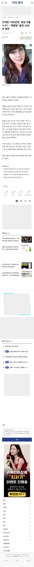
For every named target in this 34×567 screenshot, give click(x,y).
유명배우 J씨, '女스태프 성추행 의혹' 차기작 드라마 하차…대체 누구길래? (17, 174)
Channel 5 (6, 547)
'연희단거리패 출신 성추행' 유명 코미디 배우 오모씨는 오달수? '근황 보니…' (17, 172)
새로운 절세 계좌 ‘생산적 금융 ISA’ (13, 177)
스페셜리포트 (6, 543)
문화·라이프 (11, 17)
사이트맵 (28, 560)
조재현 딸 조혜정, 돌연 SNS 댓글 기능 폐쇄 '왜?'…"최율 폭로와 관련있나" (17, 169)
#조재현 (5, 186)
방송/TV (18, 17)
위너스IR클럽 (6, 551)
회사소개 (6, 560)
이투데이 (4, 17)
